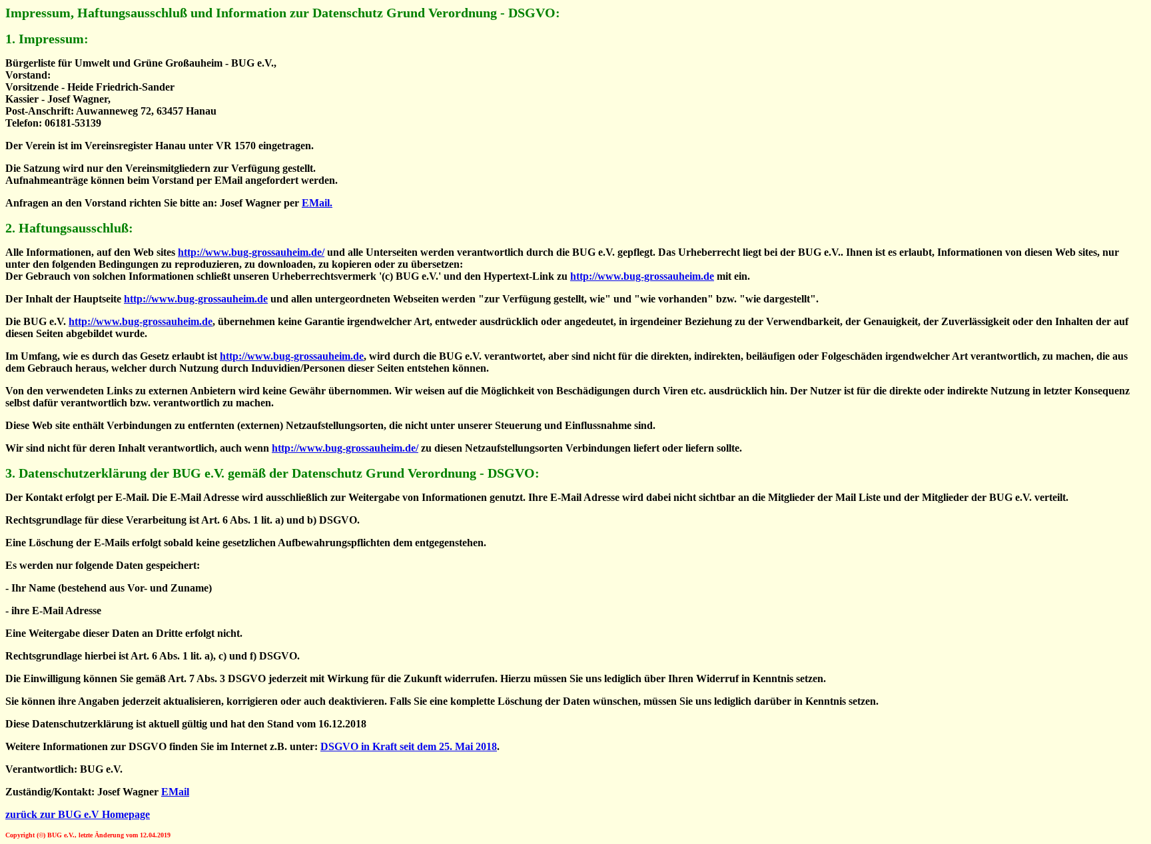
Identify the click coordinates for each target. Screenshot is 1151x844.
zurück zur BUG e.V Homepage (77, 814)
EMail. (317, 203)
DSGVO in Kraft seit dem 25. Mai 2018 (408, 746)
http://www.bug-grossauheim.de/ (251, 252)
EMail (175, 791)
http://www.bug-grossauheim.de (642, 276)
